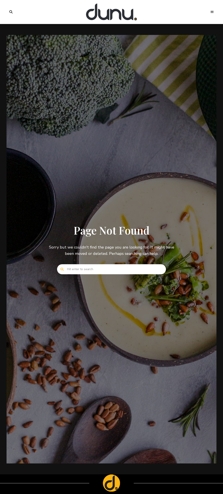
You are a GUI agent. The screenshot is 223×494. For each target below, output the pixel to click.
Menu (212, 12)
